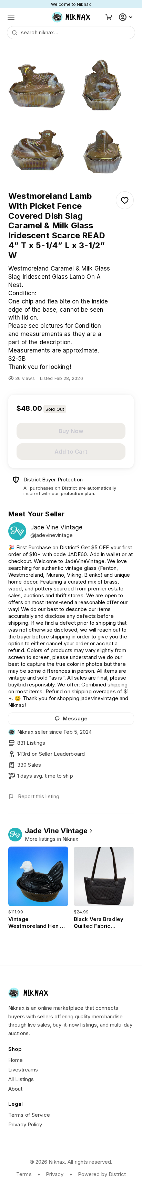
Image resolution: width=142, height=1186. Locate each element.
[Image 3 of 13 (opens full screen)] (38, 145)
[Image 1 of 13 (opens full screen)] (38, 80)
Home (15, 1060)
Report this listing (38, 796)
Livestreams (23, 1069)
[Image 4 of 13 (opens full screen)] (103, 145)
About (15, 1089)
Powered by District (102, 1174)
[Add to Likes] (125, 200)
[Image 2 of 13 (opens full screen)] (103, 80)
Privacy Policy (25, 1124)
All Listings (21, 1079)
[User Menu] (126, 17)
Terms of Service (29, 1115)
